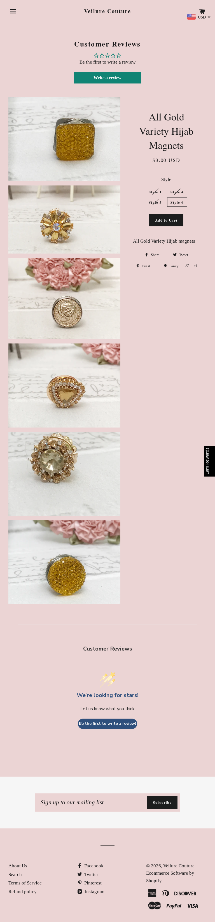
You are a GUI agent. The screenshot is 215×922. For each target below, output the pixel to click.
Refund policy (22, 891)
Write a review (107, 77)
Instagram (93, 891)
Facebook (93, 865)
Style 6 (177, 202)
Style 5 (155, 202)
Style (166, 179)
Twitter (90, 874)
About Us (17, 865)
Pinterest (92, 883)
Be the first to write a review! (107, 723)
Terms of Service (25, 883)
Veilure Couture (107, 11)
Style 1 (155, 191)
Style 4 (177, 191)
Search (15, 874)
